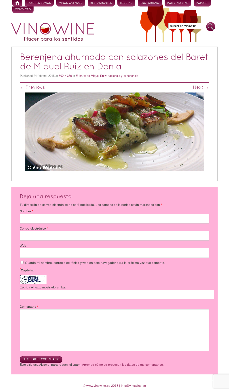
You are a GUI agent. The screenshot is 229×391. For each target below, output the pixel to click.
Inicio (17, 3)
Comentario (29, 306)
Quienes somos (39, 3)
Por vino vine (177, 3)
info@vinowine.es (133, 385)
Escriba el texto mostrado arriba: (43, 287)
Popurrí (202, 3)
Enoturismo (149, 3)
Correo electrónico (34, 228)
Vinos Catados (70, 3)
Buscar (210, 27)
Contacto (23, 10)
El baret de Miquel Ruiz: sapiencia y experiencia (107, 75)
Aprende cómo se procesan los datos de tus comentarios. (123, 364)
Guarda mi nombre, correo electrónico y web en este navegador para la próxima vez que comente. (95, 262)
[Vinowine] (52, 40)
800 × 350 (65, 75)
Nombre (26, 211)
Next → (201, 88)
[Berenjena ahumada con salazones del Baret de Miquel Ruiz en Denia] (114, 131)
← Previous (32, 88)
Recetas (126, 3)
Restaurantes (101, 3)
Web (23, 245)
